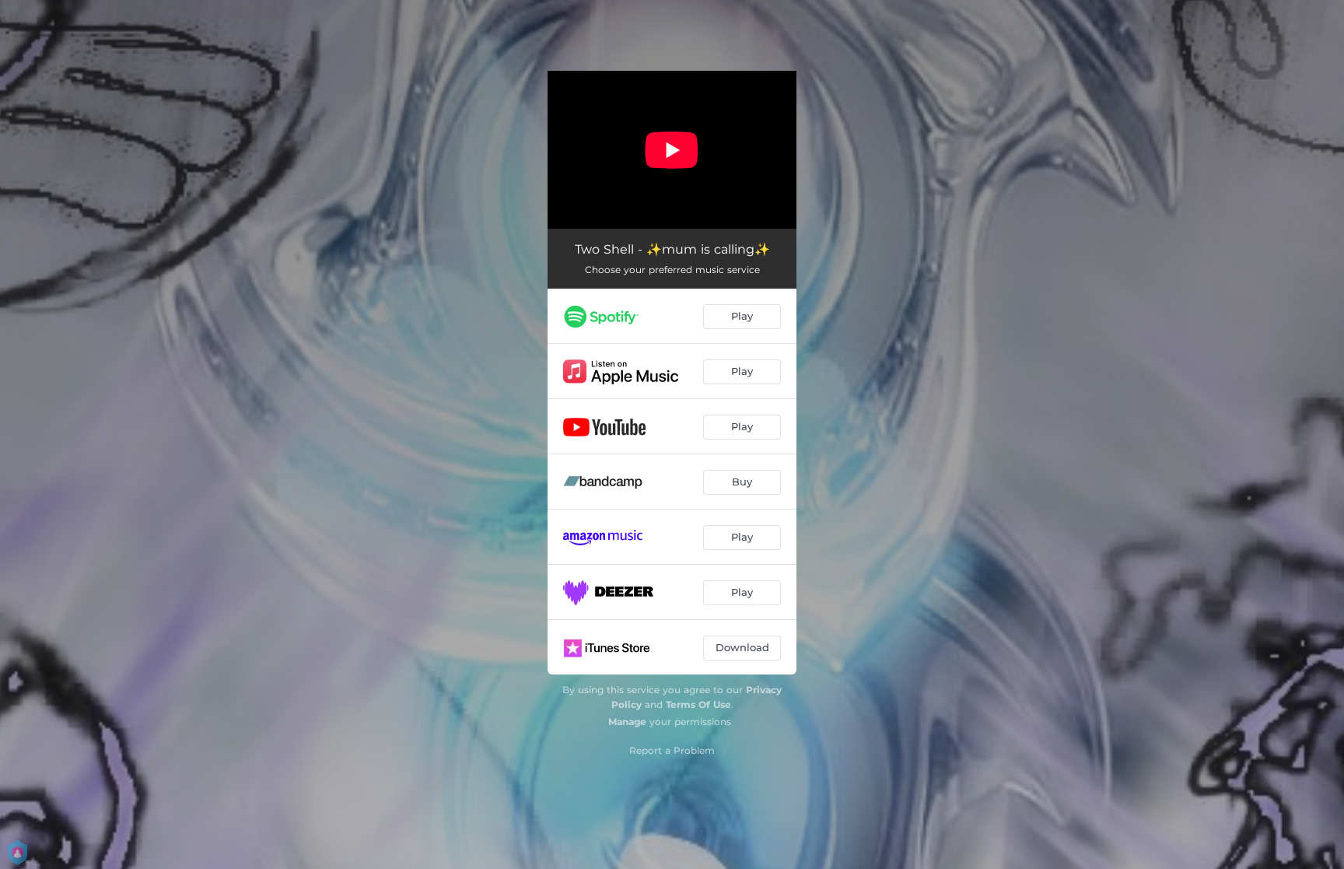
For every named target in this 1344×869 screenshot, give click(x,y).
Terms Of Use (698, 704)
